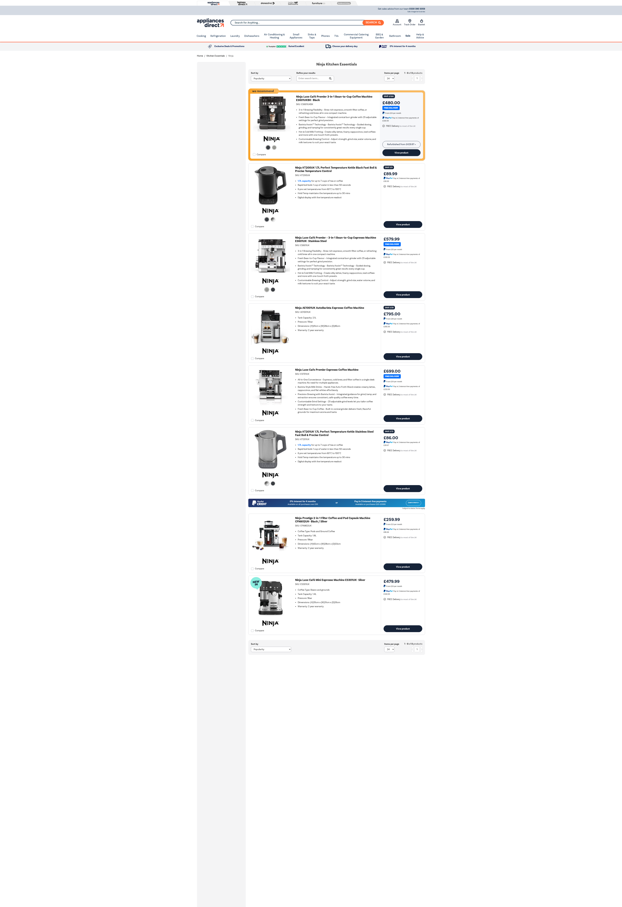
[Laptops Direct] (241, 3)
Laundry (235, 35)
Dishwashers (251, 35)
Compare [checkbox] (261, 154)
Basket (421, 24)
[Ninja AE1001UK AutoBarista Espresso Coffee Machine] (270, 344)
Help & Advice (420, 36)
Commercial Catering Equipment (356, 36)
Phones (325, 35)
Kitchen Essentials (216, 55)
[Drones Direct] (267, 3)
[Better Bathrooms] (292, 3)
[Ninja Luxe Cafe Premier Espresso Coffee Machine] (270, 406)
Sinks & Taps (312, 36)
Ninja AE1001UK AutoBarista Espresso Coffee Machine (329, 308)
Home (200, 55)
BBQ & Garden (379, 36)
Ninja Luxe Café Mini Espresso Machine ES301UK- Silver (330, 580)
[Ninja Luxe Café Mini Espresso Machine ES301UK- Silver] (270, 616)
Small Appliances (296, 36)
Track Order (409, 24)
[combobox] (307, 22)
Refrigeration (218, 35)
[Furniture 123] (317, 3)
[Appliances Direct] (213, 3)
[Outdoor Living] (343, 3)
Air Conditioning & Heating (274, 36)
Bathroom (395, 35)
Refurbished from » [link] (401, 144)
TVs (336, 35)
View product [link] (401, 152)
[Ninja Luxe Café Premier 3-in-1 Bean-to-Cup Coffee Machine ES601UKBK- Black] (272, 132)
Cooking (201, 35)
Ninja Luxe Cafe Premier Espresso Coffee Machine (326, 369)
